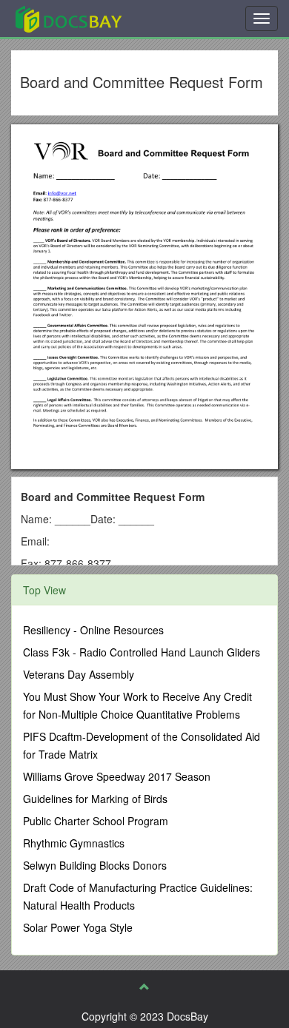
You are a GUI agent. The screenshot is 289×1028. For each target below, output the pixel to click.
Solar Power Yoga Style (78, 927)
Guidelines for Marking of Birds (95, 798)
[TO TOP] (144, 986)
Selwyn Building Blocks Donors (95, 865)
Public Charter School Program (95, 820)
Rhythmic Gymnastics (73, 843)
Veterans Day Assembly (78, 674)
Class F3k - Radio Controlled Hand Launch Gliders (141, 652)
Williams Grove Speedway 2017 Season (116, 776)
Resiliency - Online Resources (93, 629)
